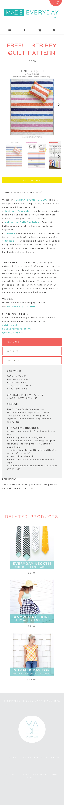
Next (57, 103)
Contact (12, 757)
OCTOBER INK (28, 774)
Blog (55, 757)
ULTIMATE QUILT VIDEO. (31, 199)
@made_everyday (12, 332)
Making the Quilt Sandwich (21, 222)
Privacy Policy (35, 757)
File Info (13, 360)
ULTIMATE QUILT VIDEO (22, 306)
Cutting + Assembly (16, 211)
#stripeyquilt (10, 325)
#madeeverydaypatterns (17, 328)
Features (13, 342)
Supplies (12, 351)
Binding (9, 240)
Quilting (9, 233)
